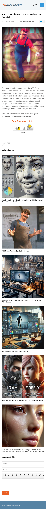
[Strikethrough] (16, 475)
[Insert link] (36, 475)
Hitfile (23, 132)
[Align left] (20, 475)
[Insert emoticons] (32, 475)
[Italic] (8, 475)
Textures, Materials (28, 21)
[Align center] (24, 475)
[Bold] (5, 475)
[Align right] (28, 475)
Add (10, 144)
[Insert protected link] (40, 475)
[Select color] (44, 475)
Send (5, 493)
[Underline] (12, 475)
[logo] (15, 5)
